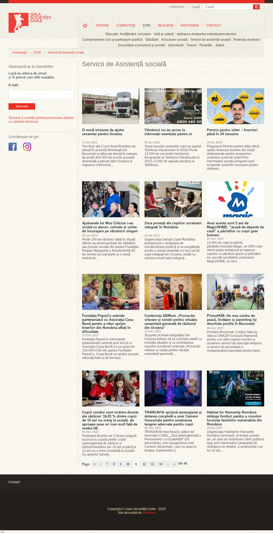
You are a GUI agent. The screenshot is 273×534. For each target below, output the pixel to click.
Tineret (191, 45)
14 (160, 464)
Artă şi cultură (164, 34)
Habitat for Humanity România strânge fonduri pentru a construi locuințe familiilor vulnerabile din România (234, 418)
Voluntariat (175, 45)
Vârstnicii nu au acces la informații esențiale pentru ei (168, 132)
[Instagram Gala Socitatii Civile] (28, 151)
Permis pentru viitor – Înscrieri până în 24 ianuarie (232, 132)
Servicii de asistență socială (210, 40)
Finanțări (205, 45)
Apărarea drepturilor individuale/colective (206, 34)
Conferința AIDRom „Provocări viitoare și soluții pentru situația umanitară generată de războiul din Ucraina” (170, 322)
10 (128, 464)
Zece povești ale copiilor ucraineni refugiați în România (173, 225)
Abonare (22, 106)
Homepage (20, 52)
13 (152, 464)
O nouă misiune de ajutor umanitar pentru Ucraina (103, 132)
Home (85, 25)
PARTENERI (190, 25)
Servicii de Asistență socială (66, 52)
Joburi (219, 45)
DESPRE (102, 25)
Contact (14, 482)
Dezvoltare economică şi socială (141, 45)
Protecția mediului (247, 40)
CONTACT (213, 25)
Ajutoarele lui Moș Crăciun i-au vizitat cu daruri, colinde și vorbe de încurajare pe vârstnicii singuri (110, 227)
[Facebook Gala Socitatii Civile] (13, 151)
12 (144, 464)
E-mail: (14, 85)
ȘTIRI (37, 52)
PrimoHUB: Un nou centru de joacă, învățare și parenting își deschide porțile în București (232, 320)
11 (136, 464)
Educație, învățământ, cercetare (128, 34)
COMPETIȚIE (125, 25)
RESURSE (166, 25)
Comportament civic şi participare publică (112, 40)
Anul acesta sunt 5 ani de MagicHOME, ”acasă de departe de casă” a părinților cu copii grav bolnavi (235, 229)
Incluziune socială (174, 40)
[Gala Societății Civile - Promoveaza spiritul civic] (30, 32)
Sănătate (151, 40)
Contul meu (176, 6)
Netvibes (149, 513)
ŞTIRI (147, 25)
